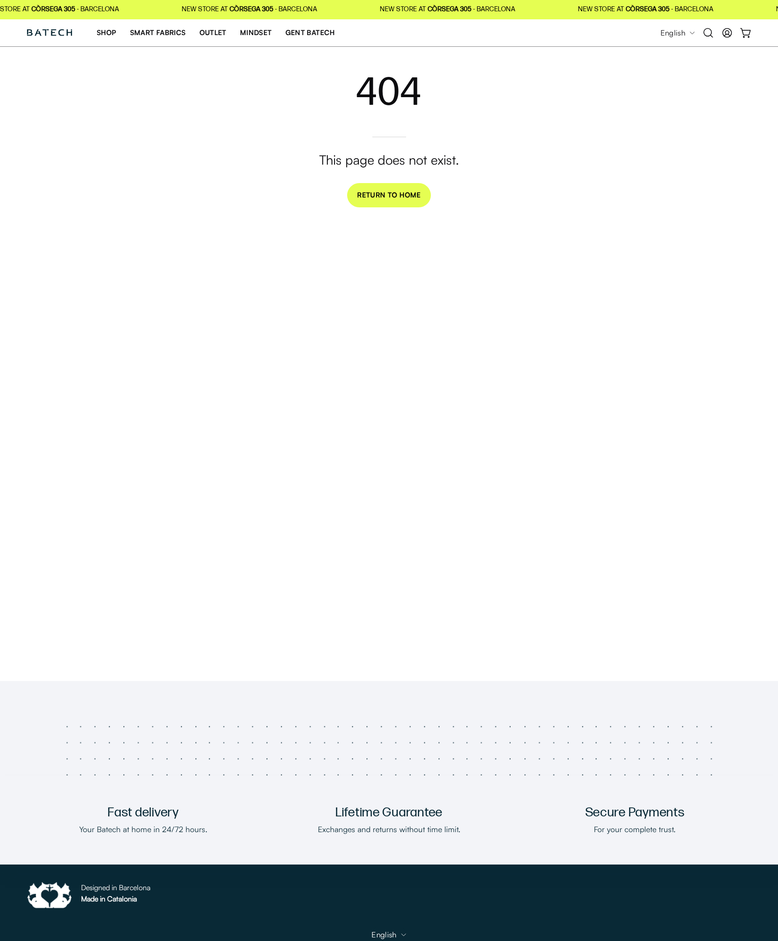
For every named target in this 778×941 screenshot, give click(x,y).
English (672, 32)
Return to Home (389, 194)
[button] (708, 32)
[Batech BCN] (49, 32)
